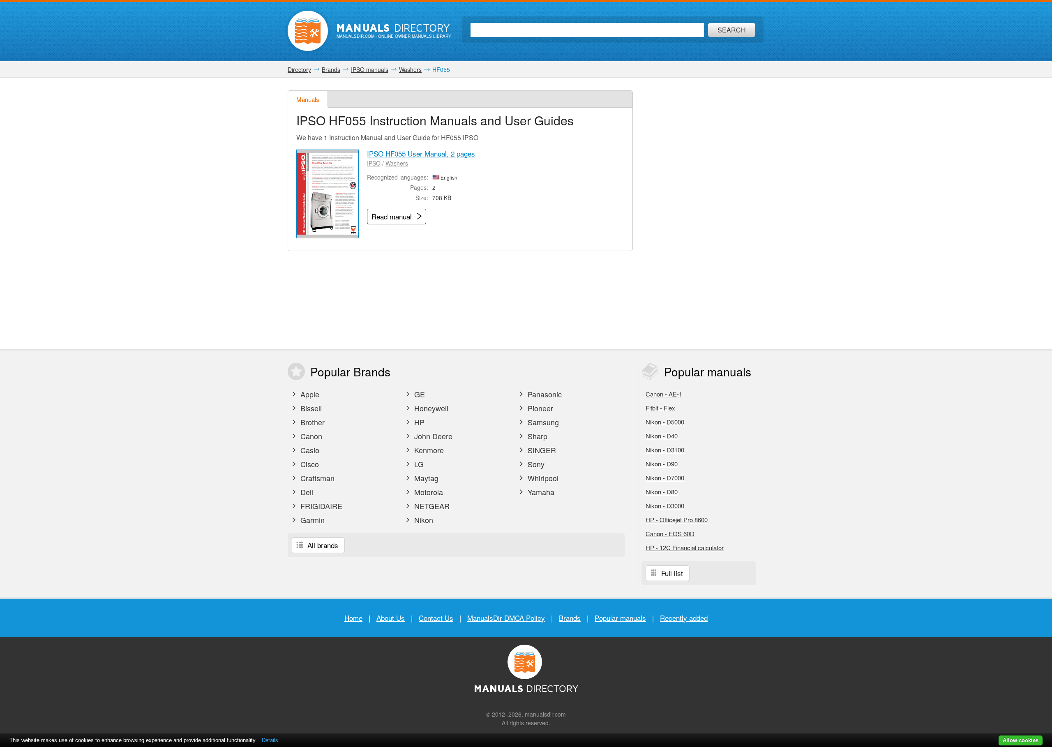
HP (418, 422)
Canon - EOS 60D (670, 533)
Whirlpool (542, 478)
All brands (321, 545)
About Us (390, 618)
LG (418, 464)
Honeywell (430, 408)
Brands (570, 618)
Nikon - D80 (662, 491)
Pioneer (539, 408)
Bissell (310, 408)
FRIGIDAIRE (320, 505)
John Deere (432, 436)
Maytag (425, 478)
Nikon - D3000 (665, 505)
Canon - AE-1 (664, 394)
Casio (308, 450)
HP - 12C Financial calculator (685, 547)
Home (353, 618)
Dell (305, 491)
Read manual (392, 216)
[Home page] (307, 30)
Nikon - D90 (662, 463)
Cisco (308, 464)
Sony (535, 464)
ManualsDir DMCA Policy (506, 618)
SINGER (541, 450)
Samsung (542, 422)
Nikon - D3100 (665, 449)
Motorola (427, 491)
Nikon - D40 (662, 435)
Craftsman (316, 478)
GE (418, 394)
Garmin (311, 519)
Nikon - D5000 (665, 421)
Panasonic (544, 394)
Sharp (536, 436)
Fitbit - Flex (660, 407)
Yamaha (540, 491)
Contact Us (436, 618)
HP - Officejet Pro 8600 (677, 519)
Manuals (307, 99)
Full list (671, 573)
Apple (308, 394)
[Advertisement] (702, 213)
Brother (311, 422)
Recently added (684, 618)
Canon (310, 436)
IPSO (374, 163)
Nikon (422, 519)
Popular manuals (620, 618)
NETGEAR (431, 505)
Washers (396, 163)
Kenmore (428, 450)
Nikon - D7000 (665, 477)
